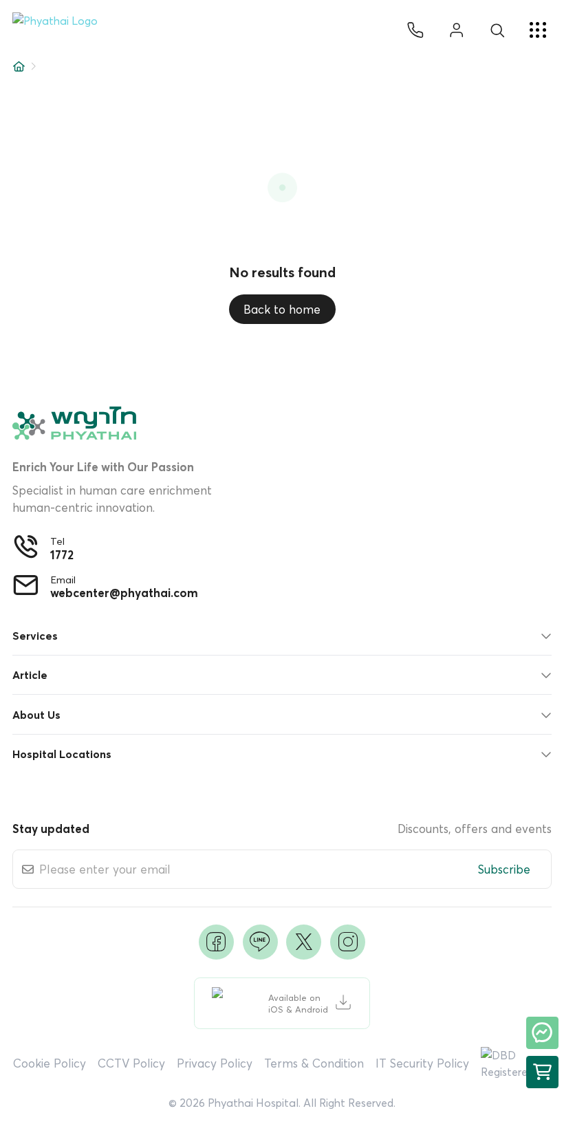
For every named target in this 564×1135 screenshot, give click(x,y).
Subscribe (504, 869)
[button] (60, 30)
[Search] (497, 30)
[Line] (260, 942)
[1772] (415, 30)
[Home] (19, 66)
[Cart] (542, 1072)
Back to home (282, 309)
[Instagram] (347, 942)
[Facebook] (216, 942)
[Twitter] (303, 942)
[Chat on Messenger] (542, 1033)
